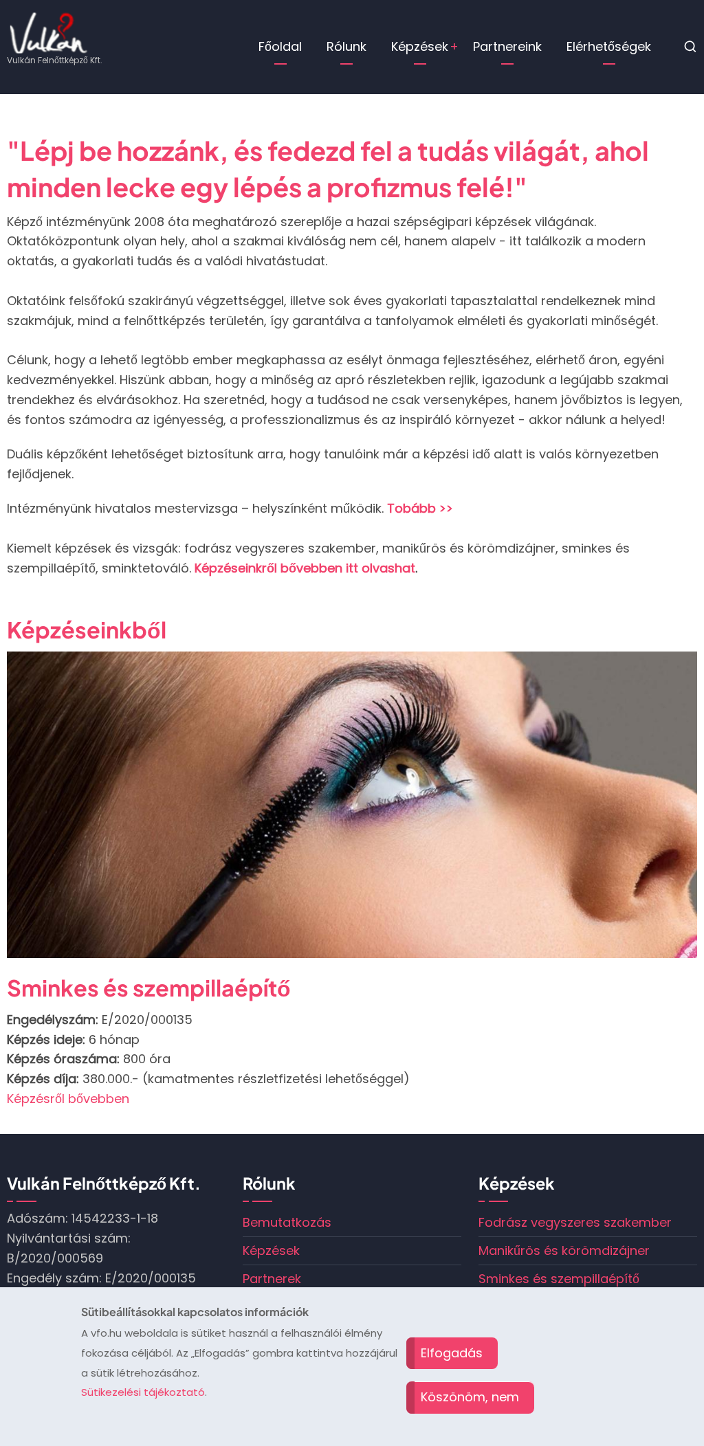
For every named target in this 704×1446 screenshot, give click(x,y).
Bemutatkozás (287, 1222)
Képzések (419, 46)
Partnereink (507, 46)
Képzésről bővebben (68, 1098)
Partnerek (272, 1278)
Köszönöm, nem (470, 1396)
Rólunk (346, 46)
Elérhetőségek (608, 46)
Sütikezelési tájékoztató (143, 1392)
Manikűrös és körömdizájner (158, 987)
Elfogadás (452, 1352)
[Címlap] (49, 32)
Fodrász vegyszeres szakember (575, 1222)
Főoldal (280, 46)
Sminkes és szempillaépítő (558, 1278)
